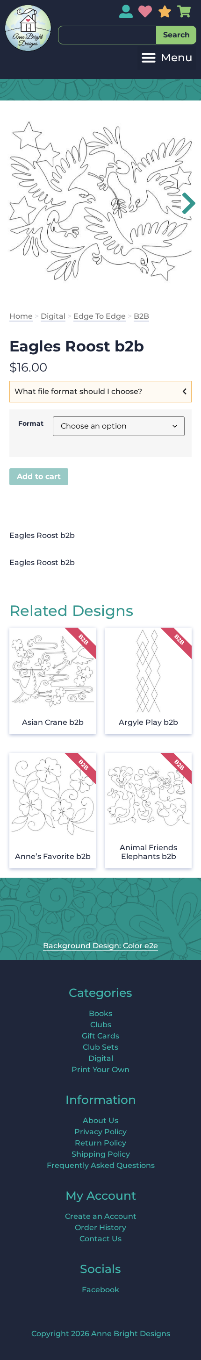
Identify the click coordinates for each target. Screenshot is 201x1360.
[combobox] (107, 35)
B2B (141, 316)
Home (21, 316)
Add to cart (39, 476)
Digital (53, 316)
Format (30, 423)
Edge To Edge (99, 316)
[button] (166, 58)
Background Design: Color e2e (100, 945)
